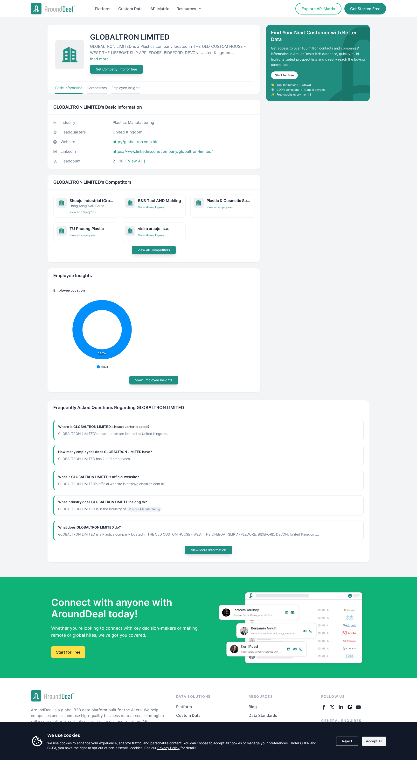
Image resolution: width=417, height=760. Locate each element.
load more (99, 58)
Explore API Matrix (318, 8)
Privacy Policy (168, 748)
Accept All (374, 741)
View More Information (208, 550)
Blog (253, 706)
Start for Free (284, 75)
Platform (103, 8)
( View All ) (135, 161)
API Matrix (159, 8)
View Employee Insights (153, 380)
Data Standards (263, 715)
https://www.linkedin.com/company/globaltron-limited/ (163, 151)
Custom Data (130, 8)
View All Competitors (154, 250)
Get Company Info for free (116, 69)
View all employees (83, 212)
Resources (186, 8)
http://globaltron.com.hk (135, 141)
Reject (347, 741)
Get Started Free (365, 8)
